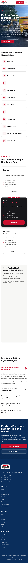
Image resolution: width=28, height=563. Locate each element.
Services (3, 492)
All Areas (3, 547)
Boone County (4, 539)
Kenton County (4, 542)
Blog (2, 501)
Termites (3, 517)
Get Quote (20, 2)
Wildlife (3, 527)
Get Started (14, 191)
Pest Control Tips (5, 504)
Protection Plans (5, 494)
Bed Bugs (3, 522)
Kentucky (3, 534)
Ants (2, 514)
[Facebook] (19, 559)
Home (2, 489)
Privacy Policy (10, 557)
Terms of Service (17, 557)
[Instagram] (22, 559)
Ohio (2, 537)
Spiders (3, 519)
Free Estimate (4, 506)
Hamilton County (5, 544)
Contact (3, 499)
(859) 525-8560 (15, 451)
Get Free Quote (7, 41)
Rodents (3, 524)
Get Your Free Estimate (13, 446)
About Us (3, 497)
